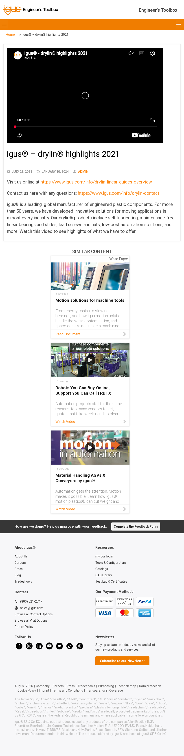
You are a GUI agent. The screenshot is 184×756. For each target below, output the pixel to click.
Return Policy (24, 627)
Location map (126, 686)
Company (43, 686)
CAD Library (103, 575)
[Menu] (178, 24)
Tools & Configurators (110, 562)
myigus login (104, 556)
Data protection (150, 686)
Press (19, 569)
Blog (18, 575)
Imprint (44, 690)
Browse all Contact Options (34, 614)
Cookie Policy (27, 690)
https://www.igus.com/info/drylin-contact (118, 193)
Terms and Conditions (67, 690)
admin (83, 171)
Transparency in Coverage (104, 690)
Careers (20, 562)
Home (10, 35)
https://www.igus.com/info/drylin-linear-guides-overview (96, 182)
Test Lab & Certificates (111, 581)
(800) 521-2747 (31, 601)
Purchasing (106, 686)
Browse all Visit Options (31, 620)
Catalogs (101, 569)
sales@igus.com (31, 608)
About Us (21, 556)
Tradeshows (23, 581)
